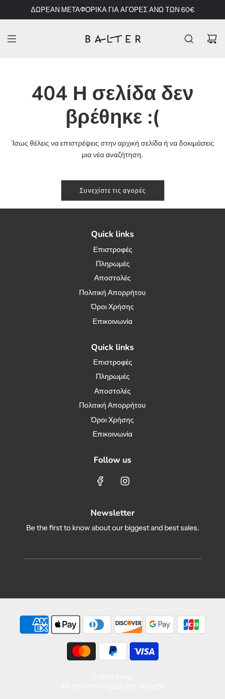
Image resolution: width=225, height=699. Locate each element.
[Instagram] (125, 481)
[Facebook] (100, 481)
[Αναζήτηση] (188, 38)
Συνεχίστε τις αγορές (113, 190)
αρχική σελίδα (140, 143)
